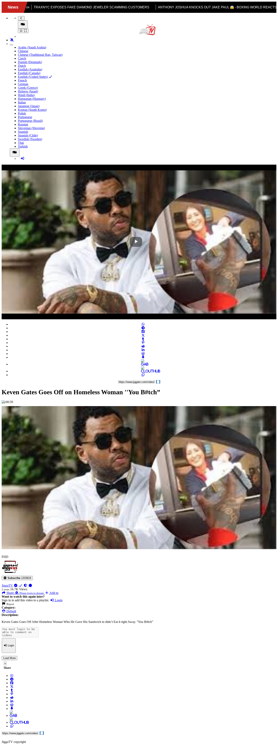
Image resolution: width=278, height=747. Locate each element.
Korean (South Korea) (32, 109)
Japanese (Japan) (28, 106)
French (22, 80)
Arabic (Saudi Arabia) (32, 47)
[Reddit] (143, 346)
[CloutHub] (143, 371)
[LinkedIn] (143, 350)
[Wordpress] (143, 353)
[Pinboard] (143, 357)
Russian (23, 124)
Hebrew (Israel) (28, 91)
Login (58, 600)
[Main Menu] (23, 24)
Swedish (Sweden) (30, 139)
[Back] (21, 18)
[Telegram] (143, 328)
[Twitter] (143, 335)
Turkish (23, 146)
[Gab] (143, 364)
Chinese (23, 51)
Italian (22, 102)
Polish (22, 113)
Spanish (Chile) (28, 135)
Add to (53, 593)
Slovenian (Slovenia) (31, 128)
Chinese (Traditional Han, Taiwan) (40, 54)
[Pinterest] (143, 342)
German (23, 84)
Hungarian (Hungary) (32, 98)
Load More (9, 658)
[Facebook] (143, 331)
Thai (21, 142)
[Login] (22, 158)
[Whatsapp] (143, 324)
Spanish (23, 131)
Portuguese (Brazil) (30, 120)
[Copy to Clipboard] (143, 375)
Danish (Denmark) (30, 62)
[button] (17, 578)
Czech (22, 58)
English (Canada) (29, 73)
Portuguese (25, 117)
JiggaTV (8, 585)
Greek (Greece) (28, 87)
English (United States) (33, 76)
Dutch (22, 65)
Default (11, 611)
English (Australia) (30, 69)
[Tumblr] (143, 339)
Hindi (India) (26, 95)
